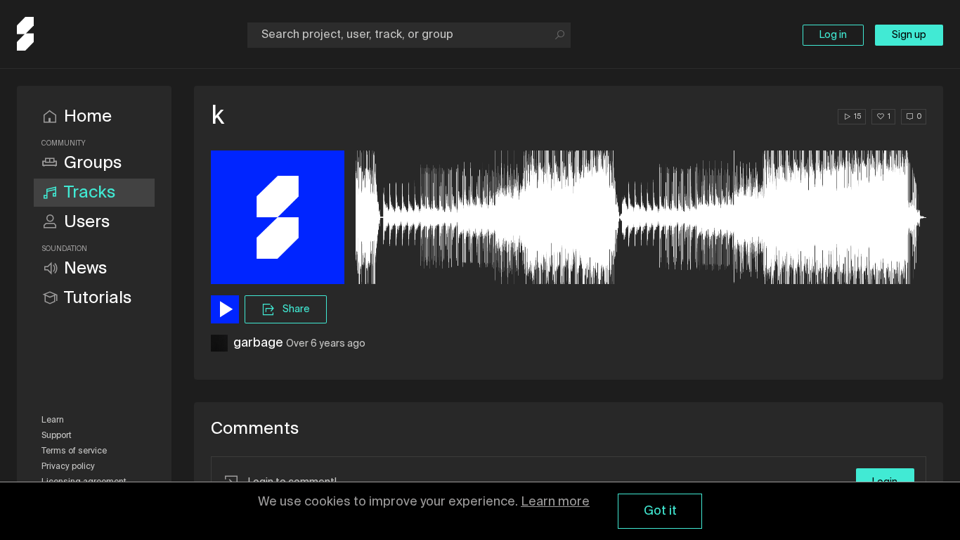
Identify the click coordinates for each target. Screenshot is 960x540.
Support (56, 436)
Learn (52, 420)
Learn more (555, 502)
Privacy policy (68, 467)
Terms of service (74, 451)
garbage (258, 343)
